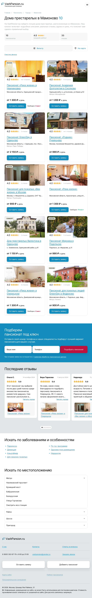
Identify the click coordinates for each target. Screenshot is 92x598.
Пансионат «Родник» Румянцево (60, 139)
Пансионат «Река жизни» (63, 189)
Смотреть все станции (16, 505)
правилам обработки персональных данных (50, 357)
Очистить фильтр (10, 54)
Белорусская (12, 496)
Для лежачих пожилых (17, 457)
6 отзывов (24, 285)
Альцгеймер (12, 453)
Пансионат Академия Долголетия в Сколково (62, 87)
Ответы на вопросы (70, 547)
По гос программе (59, 446)
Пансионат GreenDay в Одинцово (19, 139)
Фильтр (40, 48)
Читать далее (29, 399)
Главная (7, 13)
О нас (4, 547)
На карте (82, 48)
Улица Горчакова (14, 501)
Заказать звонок (68, 554)
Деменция (11, 450)
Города (28, 13)
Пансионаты (17, 13)
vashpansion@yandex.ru (41, 554)
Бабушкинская (12, 492)
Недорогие (56, 453)
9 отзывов (67, 79)
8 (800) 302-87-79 (9, 554)
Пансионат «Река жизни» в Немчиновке (22, 87)
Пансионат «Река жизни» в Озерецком (22, 292)
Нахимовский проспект (16, 483)
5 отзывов (67, 183)
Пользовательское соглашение (14, 580)
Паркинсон (12, 446)
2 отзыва (24, 131)
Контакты (35, 547)
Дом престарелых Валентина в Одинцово (24, 242)
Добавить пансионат (68, 564)
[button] (42, 427)
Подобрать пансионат (74, 349)
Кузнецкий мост (13, 487)
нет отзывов (25, 79)
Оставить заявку (16, 106)
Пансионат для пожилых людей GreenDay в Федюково (66, 292)
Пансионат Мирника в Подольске (61, 242)
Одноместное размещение (63, 450)
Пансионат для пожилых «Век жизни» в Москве (23, 190)
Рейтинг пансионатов (55, 575)
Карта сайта (6, 575)
